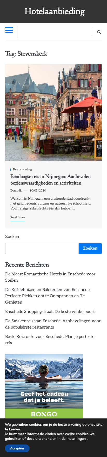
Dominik (16, 190)
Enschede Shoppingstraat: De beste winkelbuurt (50, 311)
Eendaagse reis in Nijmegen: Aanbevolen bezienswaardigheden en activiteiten (50, 179)
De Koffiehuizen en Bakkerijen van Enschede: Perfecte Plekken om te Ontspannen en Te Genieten (47, 296)
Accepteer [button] (17, 448)
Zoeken (12, 236)
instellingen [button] (76, 438)
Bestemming (22, 169)
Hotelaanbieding (55, 11)
